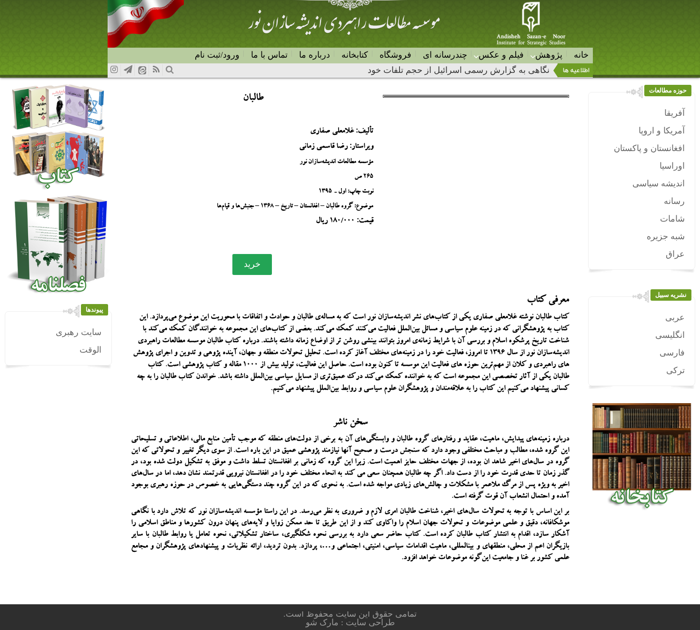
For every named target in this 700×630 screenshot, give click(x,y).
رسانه (674, 201)
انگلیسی (670, 335)
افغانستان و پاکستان (649, 148)
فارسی (672, 352)
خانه (581, 55)
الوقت (90, 350)
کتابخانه (354, 55)
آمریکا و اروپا (662, 130)
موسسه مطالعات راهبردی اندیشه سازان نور (344, 26)
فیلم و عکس (501, 55)
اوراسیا (672, 166)
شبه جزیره (666, 236)
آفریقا (674, 113)
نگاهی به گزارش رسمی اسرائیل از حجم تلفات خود (459, 70)
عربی (675, 317)
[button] (252, 264)
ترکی (675, 370)
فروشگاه (395, 55)
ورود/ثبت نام (217, 55)
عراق (675, 254)
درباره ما (314, 55)
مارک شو (323, 622)
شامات (672, 219)
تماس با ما (269, 55)
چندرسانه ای (445, 55)
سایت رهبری (78, 332)
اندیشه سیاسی (658, 183)
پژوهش (548, 55)
